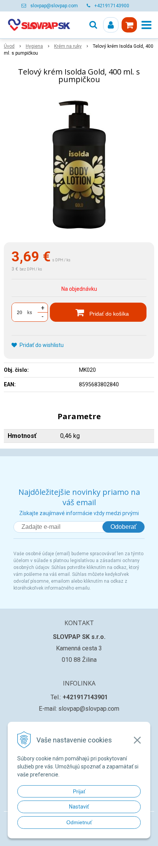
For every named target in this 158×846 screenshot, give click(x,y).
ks (29, 312)
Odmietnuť (79, 822)
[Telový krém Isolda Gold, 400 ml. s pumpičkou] (79, 164)
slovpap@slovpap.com (54, 5)
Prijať (79, 791)
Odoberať (123, 526)
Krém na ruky (68, 46)
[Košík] (129, 24)
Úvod (9, 46)
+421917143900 (111, 5)
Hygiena (34, 46)
